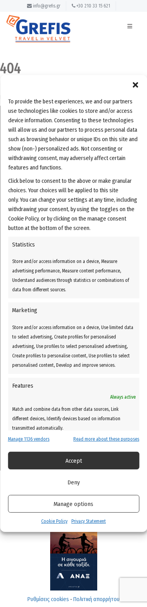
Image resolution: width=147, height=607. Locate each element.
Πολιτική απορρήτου (96, 599)
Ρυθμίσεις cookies (48, 599)
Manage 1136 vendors (28, 439)
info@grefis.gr (46, 6)
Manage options (73, 504)
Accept (73, 460)
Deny (73, 482)
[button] (135, 85)
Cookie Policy (54, 521)
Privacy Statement (88, 521)
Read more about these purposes (106, 439)
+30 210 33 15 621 (92, 6)
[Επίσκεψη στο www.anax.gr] (73, 542)
